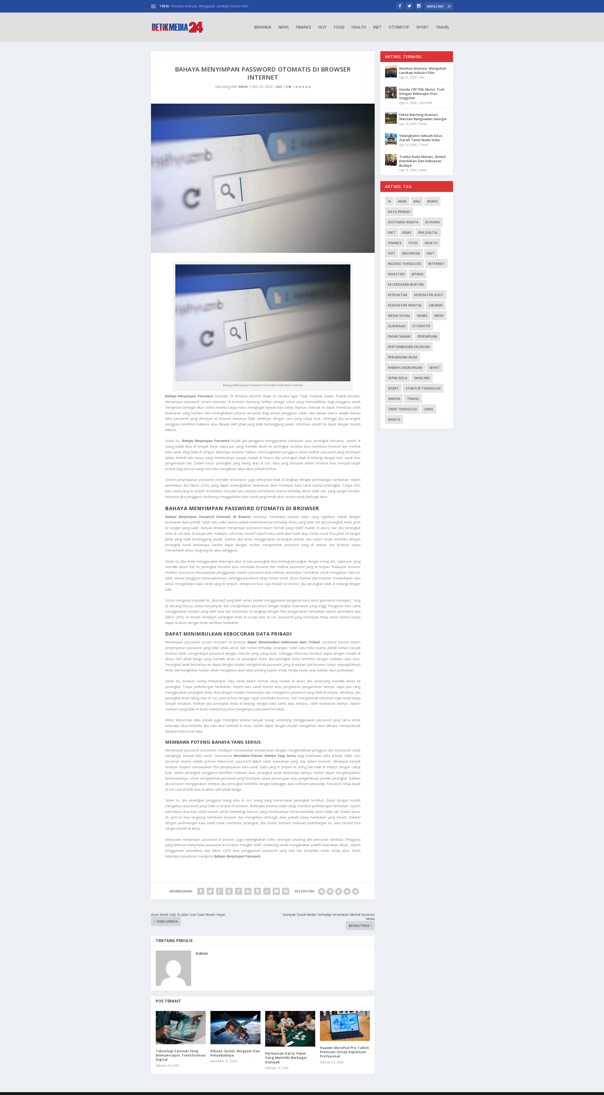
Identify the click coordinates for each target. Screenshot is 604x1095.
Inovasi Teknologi (404, 263)
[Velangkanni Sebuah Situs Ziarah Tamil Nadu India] (391, 139)
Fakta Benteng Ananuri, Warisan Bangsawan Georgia (423, 116)
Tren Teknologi (402, 409)
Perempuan (427, 336)
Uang (428, 409)
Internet (436, 263)
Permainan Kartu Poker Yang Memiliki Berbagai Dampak (286, 1057)
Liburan (436, 305)
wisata (394, 419)
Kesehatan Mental (405, 305)
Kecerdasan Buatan (406, 284)
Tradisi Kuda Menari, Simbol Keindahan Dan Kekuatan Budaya (422, 160)
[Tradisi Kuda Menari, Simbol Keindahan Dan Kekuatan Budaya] (391, 160)
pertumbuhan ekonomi (409, 346)
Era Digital (428, 232)
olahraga (396, 326)
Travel (442, 27)
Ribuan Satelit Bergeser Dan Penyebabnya (235, 1053)
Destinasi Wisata (403, 222)
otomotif (421, 326)
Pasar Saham (399, 336)
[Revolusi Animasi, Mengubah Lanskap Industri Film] (391, 71)
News (283, 27)
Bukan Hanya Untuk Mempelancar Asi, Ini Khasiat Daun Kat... (217, 6)
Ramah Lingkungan (405, 367)
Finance (303, 27)
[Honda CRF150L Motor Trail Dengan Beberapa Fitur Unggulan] (391, 92)
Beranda (262, 27)
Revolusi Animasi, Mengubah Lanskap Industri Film (422, 70)
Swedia (394, 398)
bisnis (432, 201)
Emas (406, 232)
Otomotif (399, 27)
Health (359, 27)
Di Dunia (432, 222)
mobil (422, 315)
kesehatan (397, 295)
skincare (422, 378)
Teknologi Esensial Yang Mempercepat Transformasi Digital (181, 1055)
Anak (402, 201)
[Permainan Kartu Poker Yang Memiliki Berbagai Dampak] (290, 1029)
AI (389, 201)
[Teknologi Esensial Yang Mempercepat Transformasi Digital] (181, 1027)
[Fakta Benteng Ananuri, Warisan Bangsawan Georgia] (391, 118)
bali (417, 201)
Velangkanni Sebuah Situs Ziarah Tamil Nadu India (420, 137)
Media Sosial (399, 315)
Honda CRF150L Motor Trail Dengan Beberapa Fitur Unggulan (421, 93)
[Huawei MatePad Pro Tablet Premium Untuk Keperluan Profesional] (345, 1026)
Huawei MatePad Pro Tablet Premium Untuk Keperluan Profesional (344, 1051)
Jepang (417, 274)
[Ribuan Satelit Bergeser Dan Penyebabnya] (235, 1027)
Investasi (396, 274)
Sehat (434, 367)
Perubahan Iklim (402, 357)
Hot (322, 27)
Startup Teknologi (423, 388)
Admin (243, 86)
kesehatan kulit (429, 295)
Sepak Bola (397, 378)
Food (339, 27)
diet (391, 232)
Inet (377, 27)
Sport (422, 27)
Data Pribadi (399, 211)
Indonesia (411, 253)
